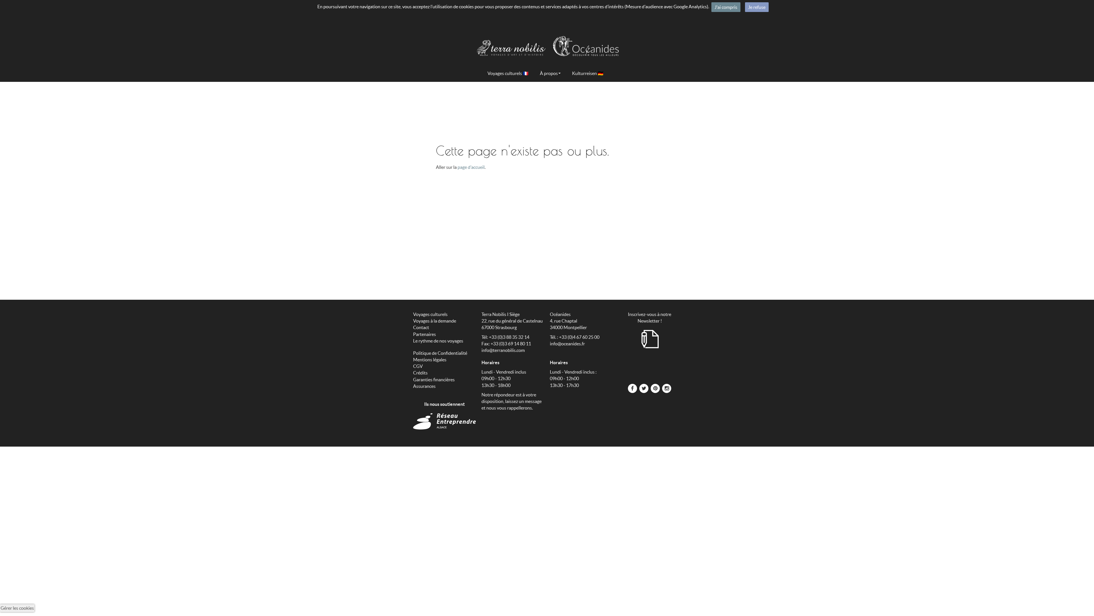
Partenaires (424, 334)
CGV (418, 366)
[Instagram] (666, 387)
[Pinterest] (655, 387)
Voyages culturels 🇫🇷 (507, 73)
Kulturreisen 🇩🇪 (587, 73)
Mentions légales (429, 359)
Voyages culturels (430, 314)
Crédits (420, 372)
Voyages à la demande (434, 320)
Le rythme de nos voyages (438, 340)
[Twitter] (643, 387)
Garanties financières (434, 379)
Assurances (424, 386)
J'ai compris (726, 7)
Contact (421, 327)
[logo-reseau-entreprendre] (444, 421)
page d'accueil (471, 167)
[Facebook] (632, 387)
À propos (549, 73)
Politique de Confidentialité (440, 353)
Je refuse (757, 7)
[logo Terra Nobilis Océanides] (547, 42)
